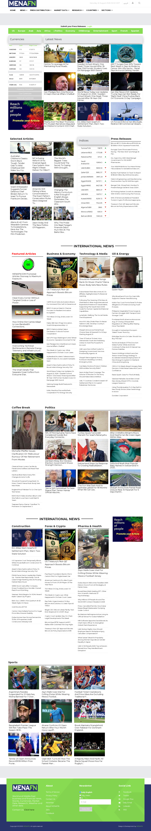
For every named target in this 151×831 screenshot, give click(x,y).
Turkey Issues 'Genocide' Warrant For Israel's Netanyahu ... (92, 435)
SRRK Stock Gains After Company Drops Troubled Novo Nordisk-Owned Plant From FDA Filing (26, 588)
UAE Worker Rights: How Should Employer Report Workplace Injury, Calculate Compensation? (91, 631)
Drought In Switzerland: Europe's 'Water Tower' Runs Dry (124, 331)
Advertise (50, 803)
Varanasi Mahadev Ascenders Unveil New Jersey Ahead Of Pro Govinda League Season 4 (125, 381)
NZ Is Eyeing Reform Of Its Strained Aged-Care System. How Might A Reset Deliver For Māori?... (41, 164)
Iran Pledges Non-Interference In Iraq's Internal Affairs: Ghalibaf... (59, 93)
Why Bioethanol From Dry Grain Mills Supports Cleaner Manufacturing (126, 297)
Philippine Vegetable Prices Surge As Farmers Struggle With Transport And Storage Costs (126, 313)
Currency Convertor (25, 89)
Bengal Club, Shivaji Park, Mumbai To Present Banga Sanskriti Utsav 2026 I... (125, 186)
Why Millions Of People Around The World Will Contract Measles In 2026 (91, 601)
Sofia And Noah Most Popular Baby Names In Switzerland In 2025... (124, 465)
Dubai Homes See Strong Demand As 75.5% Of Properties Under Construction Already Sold (26, 619)
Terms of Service (53, 792)
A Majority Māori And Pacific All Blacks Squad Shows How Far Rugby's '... (89, 761)
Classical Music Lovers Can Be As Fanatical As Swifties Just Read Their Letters (25, 468)
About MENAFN (52, 806)
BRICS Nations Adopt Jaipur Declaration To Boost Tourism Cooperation (58, 331)
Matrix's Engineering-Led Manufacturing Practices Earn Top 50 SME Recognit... (126, 180)
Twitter (126, 796)
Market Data (60, 10)
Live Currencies (25, 94)
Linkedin (126, 806)
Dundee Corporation (120, 395)
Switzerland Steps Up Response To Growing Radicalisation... (93, 464)
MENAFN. (26, 826)
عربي (126, 3)
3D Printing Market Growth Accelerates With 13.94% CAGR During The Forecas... (126, 193)
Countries (91, 10)
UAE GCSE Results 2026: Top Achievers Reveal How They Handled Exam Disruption (92, 648)
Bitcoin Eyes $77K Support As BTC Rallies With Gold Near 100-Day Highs (59, 623)
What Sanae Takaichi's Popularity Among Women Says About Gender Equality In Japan (91, 640)
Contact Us (50, 799)
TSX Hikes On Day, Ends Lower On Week (60, 318)
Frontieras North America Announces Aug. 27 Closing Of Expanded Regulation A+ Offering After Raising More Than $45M (126, 322)
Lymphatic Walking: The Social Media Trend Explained (93, 316)
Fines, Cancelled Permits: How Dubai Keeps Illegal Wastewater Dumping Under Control (92, 608)
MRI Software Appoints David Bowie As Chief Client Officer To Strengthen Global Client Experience (93, 623)
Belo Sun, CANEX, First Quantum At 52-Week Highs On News (26, 602)
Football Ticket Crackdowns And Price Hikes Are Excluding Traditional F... (89, 694)
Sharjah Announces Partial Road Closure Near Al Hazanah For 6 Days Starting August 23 (93, 332)
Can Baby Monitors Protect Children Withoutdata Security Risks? (93, 367)
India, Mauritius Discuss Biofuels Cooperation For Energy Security (59, 391)
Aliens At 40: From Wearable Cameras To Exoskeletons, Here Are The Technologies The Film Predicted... (19, 228)
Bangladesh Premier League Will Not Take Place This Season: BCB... (22, 727)
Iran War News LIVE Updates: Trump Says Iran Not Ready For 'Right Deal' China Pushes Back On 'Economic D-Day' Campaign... (126, 95)
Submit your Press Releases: (74, 26)
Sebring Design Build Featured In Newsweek (59, 385)
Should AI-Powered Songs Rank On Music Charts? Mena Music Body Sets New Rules (26, 483)
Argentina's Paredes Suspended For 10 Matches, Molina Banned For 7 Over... (22, 694)
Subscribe (86, 809)
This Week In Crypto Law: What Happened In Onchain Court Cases (60, 351)
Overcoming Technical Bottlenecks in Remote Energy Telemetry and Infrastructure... (27, 348)
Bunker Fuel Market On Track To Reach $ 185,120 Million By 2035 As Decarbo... (126, 174)
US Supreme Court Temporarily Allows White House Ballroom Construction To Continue (27, 563)
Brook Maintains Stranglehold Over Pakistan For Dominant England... (89, 727)
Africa (47, 31)
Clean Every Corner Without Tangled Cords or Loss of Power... (25, 300)
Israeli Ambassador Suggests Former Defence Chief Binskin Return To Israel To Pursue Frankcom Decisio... (19, 193)
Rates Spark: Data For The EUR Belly (126, 375)
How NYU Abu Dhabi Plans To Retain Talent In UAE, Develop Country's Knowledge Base (93, 324)
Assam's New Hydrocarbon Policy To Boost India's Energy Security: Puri (60, 366)
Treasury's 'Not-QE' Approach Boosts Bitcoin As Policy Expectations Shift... (125, 205)
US (13, 31)
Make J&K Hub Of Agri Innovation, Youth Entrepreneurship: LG (59, 324)
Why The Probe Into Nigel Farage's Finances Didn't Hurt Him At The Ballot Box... (63, 227)
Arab (31, 31)
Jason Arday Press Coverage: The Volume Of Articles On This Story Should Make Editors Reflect (92, 374)
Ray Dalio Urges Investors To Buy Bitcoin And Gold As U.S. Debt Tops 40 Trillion (59, 603)
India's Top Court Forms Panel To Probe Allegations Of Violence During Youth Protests (127, 305)
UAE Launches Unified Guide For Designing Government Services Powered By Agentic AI (91, 351)
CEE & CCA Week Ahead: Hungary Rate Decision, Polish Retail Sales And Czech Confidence (127, 368)
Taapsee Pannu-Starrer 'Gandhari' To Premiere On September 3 (26, 505)
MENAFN (139, 826)
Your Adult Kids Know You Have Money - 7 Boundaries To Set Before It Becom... (126, 168)
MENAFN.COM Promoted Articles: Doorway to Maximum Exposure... (26, 276)
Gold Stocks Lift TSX (19, 607)
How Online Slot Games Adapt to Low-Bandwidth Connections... (26, 324)
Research (77, 10)
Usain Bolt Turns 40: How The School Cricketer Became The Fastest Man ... (56, 761)
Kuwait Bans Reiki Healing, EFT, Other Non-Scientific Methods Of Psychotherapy (92, 593)
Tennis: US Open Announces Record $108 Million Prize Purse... (22, 761)
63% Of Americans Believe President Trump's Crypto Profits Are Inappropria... (126, 199)
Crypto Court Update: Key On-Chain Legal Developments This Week (58, 617)
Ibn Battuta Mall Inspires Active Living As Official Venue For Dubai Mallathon (93, 615)
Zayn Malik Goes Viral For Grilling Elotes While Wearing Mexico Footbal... (55, 694)
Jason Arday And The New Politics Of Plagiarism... (40, 225)
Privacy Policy (51, 796)
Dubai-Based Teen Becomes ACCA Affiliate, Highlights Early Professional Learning (93, 294)
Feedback (50, 813)
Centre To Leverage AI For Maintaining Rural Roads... (56, 65)
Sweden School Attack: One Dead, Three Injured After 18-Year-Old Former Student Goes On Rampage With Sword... (92, 67)
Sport (114, 31)
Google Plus (128, 799)
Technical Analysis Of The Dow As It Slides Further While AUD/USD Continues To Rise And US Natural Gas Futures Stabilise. (126, 346)
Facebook (127, 792)
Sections (106, 10)
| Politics (58, 31)
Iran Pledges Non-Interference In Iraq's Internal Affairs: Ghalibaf (61, 345)
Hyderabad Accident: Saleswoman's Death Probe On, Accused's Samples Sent (61, 359)
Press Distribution (40, 10)
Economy (70, 31)
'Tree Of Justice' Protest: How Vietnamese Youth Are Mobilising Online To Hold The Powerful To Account (92, 341)
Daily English (86, 792)
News (22, 10)
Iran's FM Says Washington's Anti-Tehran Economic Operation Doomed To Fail (62, 339)
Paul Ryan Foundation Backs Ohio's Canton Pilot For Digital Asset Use (58, 575)
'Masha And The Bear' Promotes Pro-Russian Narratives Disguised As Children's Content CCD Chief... (59, 124)
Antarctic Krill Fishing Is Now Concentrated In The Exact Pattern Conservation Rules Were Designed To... (41, 196)
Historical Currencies (25, 98)
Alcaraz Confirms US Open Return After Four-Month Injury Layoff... (54, 727)
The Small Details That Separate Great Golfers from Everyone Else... (25, 372)
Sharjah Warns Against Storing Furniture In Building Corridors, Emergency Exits (90, 360)
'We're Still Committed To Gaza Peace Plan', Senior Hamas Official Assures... (59, 490)
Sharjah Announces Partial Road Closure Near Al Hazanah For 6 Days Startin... (125, 490)
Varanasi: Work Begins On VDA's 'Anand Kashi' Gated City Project (27, 595)
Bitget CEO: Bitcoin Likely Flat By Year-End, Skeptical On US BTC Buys (59, 611)
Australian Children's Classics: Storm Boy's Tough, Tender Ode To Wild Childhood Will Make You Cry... (19, 163)
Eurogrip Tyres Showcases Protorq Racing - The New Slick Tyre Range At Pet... (125, 152)
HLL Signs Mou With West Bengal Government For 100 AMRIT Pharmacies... (123, 160)
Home (12, 10)
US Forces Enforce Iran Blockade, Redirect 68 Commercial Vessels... (126, 123)
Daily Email (127, 803)
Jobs (48, 810)
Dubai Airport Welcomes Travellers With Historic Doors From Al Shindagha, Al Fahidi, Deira (93, 585)
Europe (21, 31)
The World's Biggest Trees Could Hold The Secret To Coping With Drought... (62, 163)
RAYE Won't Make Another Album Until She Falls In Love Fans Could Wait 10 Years (26, 498)
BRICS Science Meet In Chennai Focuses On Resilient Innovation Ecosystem (59, 310)
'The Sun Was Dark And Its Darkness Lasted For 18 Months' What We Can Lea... (92, 487)
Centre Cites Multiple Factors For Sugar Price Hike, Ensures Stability (27, 612)
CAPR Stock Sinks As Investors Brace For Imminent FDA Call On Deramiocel (61, 303)
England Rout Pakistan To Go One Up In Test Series (27, 491)
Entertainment (100, 31)
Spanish (135, 31)
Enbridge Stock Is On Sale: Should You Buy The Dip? (126, 337)
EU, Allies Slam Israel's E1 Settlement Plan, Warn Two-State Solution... (90, 124)
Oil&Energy (84, 31)
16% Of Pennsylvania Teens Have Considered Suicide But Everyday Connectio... (60, 435)
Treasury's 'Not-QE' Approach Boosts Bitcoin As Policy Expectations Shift (59, 630)
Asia (39, 31)
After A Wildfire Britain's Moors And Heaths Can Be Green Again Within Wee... (125, 435)
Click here (29, 810)
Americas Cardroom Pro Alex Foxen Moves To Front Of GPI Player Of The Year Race (58, 582)
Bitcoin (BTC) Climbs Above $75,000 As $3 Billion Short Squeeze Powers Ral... (126, 144)
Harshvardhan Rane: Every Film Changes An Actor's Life (23, 476)
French (124, 31)
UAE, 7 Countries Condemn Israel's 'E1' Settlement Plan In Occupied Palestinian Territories (93, 383)
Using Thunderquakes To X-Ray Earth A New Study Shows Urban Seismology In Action (126, 389)
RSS (125, 810)
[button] (133, 3)
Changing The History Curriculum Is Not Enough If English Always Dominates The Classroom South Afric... (63, 197)
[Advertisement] (75, 19)
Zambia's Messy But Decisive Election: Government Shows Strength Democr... (59, 463)
